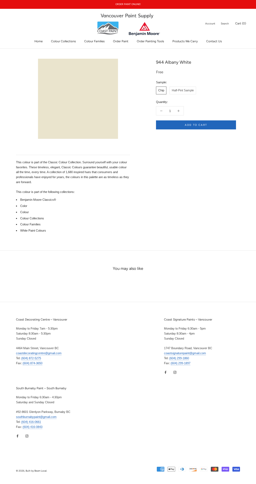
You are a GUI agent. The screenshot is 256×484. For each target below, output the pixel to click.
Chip (161, 90)
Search (225, 23)
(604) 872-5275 (31, 358)
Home (38, 41)
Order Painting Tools (150, 41)
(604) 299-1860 (179, 358)
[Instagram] (174, 372)
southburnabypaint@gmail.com (36, 416)
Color (23, 206)
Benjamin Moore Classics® (38, 199)
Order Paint (120, 41)
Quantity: (162, 102)
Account (210, 23)
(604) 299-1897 (180, 363)
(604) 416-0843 (32, 427)
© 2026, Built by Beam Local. (31, 470)
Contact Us (214, 41)
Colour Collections (63, 41)
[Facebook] (165, 372)
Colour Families (94, 41)
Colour (24, 212)
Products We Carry (185, 41)
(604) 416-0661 (31, 422)
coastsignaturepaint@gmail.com (185, 353)
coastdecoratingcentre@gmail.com (39, 353)
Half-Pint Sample (183, 90)
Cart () (240, 23)
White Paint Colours (33, 230)
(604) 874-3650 (32, 363)
